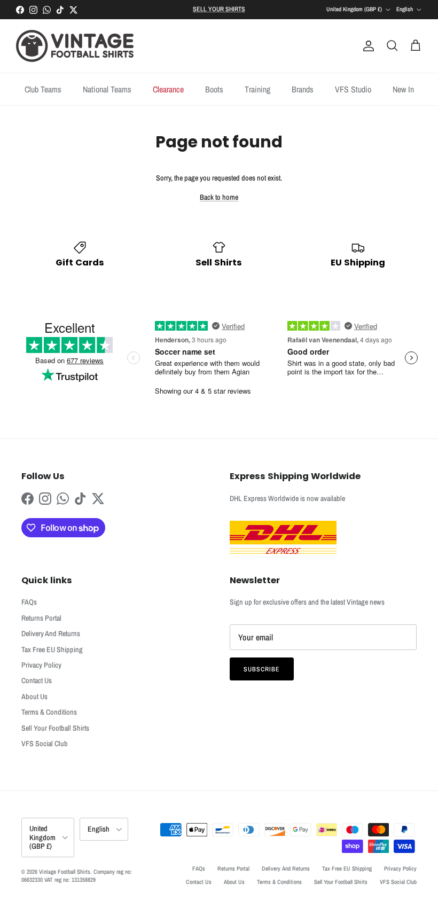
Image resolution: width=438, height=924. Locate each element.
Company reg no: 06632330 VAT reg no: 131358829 (76, 875)
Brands (303, 89)
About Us (34, 696)
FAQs (29, 602)
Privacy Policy (41, 665)
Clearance (168, 89)
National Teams (107, 89)
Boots (214, 89)
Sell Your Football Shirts (55, 728)
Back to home (219, 197)
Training (257, 89)
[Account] (366, 46)
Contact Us (36, 680)
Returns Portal (41, 618)
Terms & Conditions (49, 712)
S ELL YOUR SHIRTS (219, 9)
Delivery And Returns (50, 633)
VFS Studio (353, 89)
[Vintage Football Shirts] (75, 46)
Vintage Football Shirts (64, 871)
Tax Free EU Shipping (52, 649)
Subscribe (262, 669)
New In (403, 89)
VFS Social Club (44, 743)
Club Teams (43, 89)
